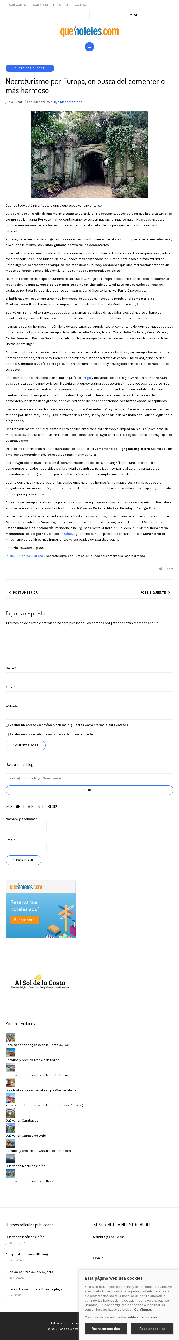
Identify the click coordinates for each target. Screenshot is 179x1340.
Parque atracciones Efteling (27, 1254)
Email (11, 687)
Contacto (82, 5)
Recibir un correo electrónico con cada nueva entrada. (51, 734)
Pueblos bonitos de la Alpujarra (29, 1272)
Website (12, 706)
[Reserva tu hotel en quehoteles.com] (41, 909)
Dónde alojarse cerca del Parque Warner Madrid (42, 1090)
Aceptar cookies (152, 1328)
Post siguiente (153, 592)
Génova (69, 534)
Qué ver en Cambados (22, 1121)
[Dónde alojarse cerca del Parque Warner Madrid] (10, 1083)
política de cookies (142, 1317)
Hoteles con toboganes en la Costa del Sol (37, 1045)
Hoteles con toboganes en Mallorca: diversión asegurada (48, 1105)
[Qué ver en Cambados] (10, 1113)
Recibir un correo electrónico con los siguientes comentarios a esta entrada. (69, 725)
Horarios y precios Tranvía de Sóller (32, 1060)
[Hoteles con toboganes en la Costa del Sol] (10, 1037)
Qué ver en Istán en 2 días (25, 1237)
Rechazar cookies (106, 1328)
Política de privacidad (65, 1323)
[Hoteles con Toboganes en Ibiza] (10, 1173)
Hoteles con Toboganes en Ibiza (29, 1181)
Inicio (10, 556)
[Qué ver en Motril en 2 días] (10, 1158)
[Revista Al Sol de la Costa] (41, 982)
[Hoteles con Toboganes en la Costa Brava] (10, 1067)
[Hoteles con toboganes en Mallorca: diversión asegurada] (10, 1098)
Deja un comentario (68, 102)
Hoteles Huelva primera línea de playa (34, 1289)
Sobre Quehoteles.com (50, 5)
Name (11, 668)
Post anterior (25, 592)
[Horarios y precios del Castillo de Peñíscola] (10, 1143)
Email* (11, 840)
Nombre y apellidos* (21, 819)
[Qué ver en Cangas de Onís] (10, 1128)
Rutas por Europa (30, 68)
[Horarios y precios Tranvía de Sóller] (10, 1052)
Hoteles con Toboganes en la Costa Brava (37, 1075)
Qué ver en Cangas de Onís (26, 1136)
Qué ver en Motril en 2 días (25, 1166)
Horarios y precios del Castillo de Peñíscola (38, 1151)
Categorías (17, 5)
